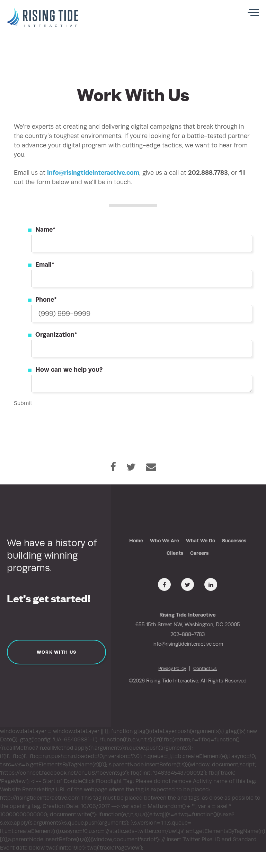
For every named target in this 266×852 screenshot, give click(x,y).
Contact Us (205, 668)
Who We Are (164, 540)
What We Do (200, 540)
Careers (199, 553)
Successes (234, 540)
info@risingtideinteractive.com (93, 172)
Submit (23, 403)
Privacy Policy (172, 668)
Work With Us (57, 652)
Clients (175, 553)
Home (136, 540)
